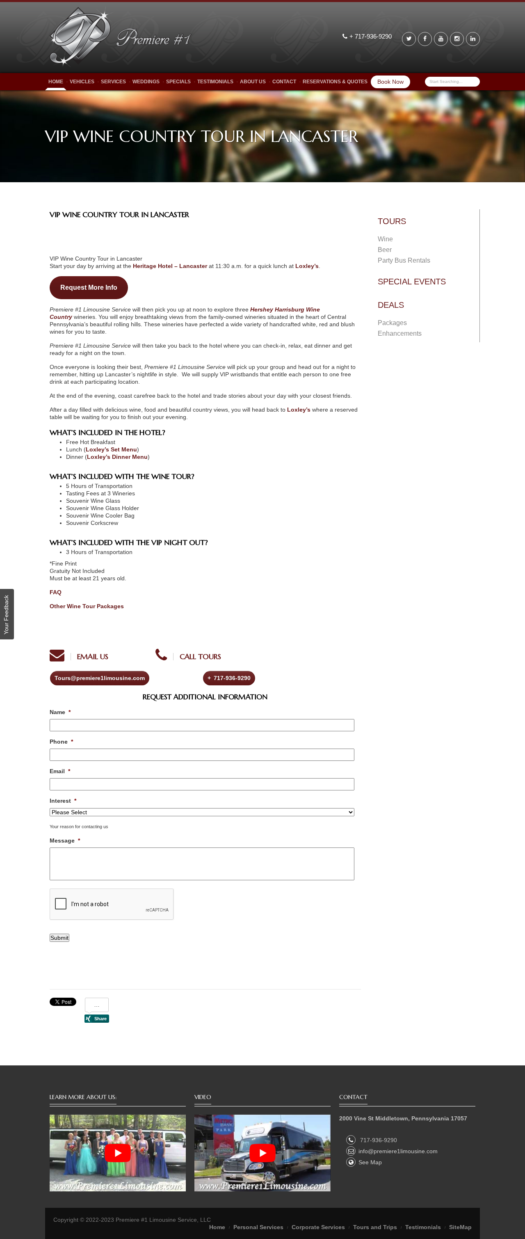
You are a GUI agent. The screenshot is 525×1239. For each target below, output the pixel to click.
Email (60, 771)
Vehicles (82, 81)
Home (55, 81)
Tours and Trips (375, 1227)
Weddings (146, 81)
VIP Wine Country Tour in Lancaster (119, 214)
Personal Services (258, 1227)
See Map (370, 1162)
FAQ (56, 592)
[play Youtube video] (118, 1153)
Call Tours (200, 656)
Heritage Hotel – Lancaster (170, 266)
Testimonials (215, 81)
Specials (178, 81)
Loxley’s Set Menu (111, 449)
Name (60, 712)
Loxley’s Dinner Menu (117, 456)
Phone (61, 741)
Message (65, 840)
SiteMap (460, 1227)
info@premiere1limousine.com (398, 1151)
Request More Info (88, 287)
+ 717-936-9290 (371, 36)
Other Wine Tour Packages (87, 606)
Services (113, 81)
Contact (284, 81)
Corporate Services (318, 1227)
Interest (63, 800)
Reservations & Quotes (335, 81)
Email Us (92, 656)
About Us (253, 81)
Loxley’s (307, 266)
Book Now (390, 81)
